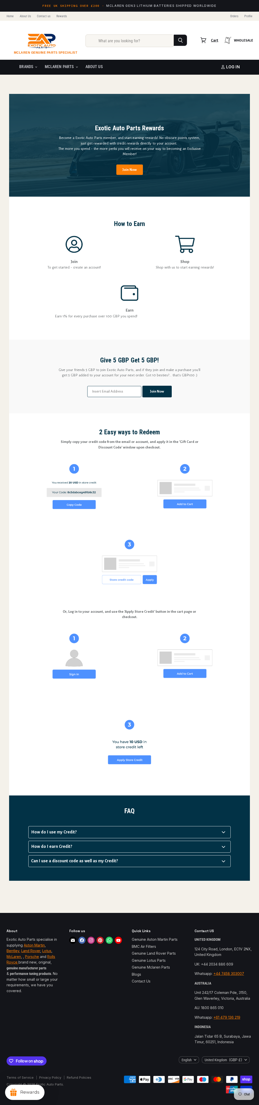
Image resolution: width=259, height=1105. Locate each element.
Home (10, 16)
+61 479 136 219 (226, 1017)
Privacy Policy (50, 1077)
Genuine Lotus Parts (149, 960)
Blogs (136, 974)
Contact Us (141, 981)
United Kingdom (223, 1060)
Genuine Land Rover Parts (154, 953)
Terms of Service (20, 1077)
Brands (26, 67)
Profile (248, 16)
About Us (25, 16)
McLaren (14, 956)
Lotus (46, 951)
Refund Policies (79, 1077)
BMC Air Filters (144, 946)
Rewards (61, 16)
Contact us (43, 16)
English (187, 1060)
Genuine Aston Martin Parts (155, 939)
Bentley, (13, 951)
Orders (234, 16)
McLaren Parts (60, 67)
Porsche (32, 956)
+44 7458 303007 (228, 973)
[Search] (180, 40)
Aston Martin (34, 945)
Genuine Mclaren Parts (151, 967)
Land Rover (30, 951)
